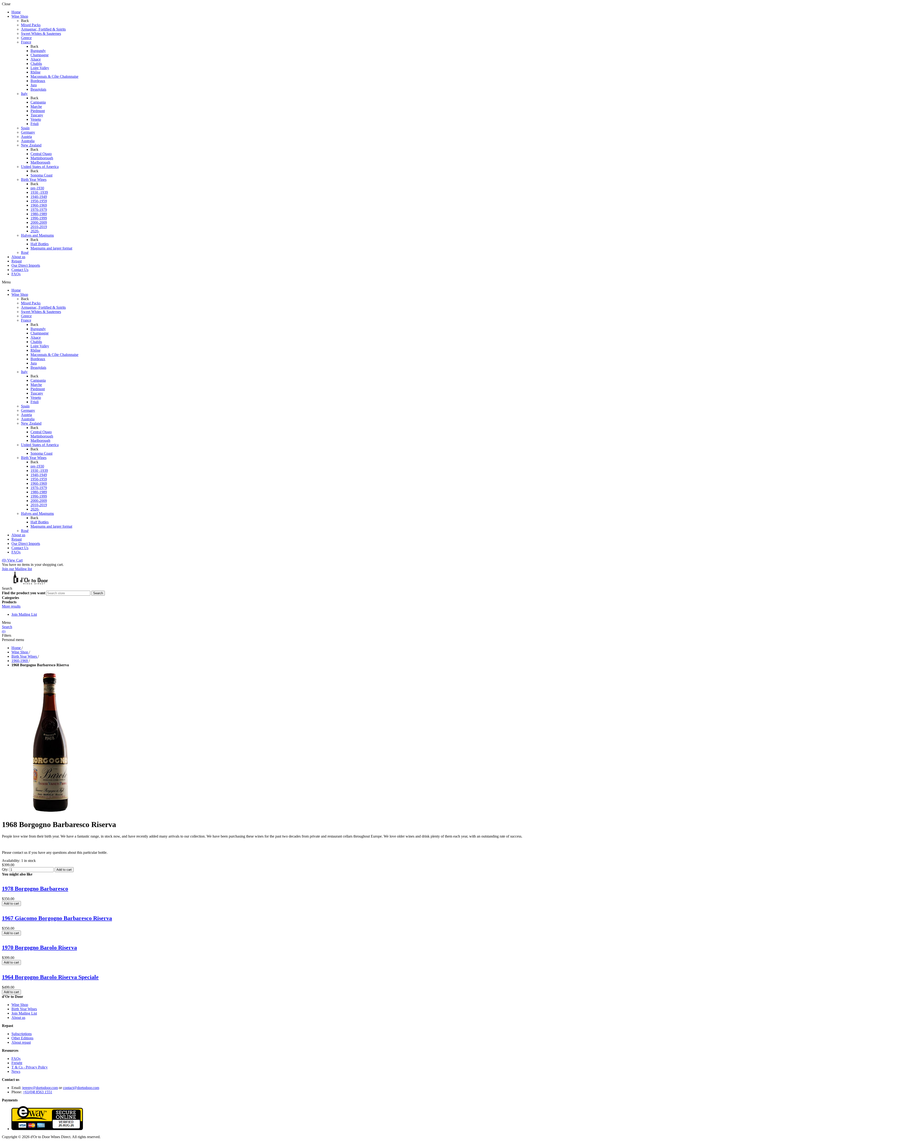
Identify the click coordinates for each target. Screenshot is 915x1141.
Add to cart (64, 869)
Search (7, 627)
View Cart (12, 560)
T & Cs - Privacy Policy (29, 1067)
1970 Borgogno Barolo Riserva (39, 947)
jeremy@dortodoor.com (40, 1088)
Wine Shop (19, 1005)
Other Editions (22, 1038)
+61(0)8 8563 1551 (37, 1092)
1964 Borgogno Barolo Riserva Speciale (50, 977)
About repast (21, 1042)
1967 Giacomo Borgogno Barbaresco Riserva (57, 918)
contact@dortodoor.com (81, 1088)
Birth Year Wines (24, 1009)
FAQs (15, 1059)
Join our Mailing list (17, 569)
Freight (16, 1063)
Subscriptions (21, 1034)
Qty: (5, 869)
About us (18, 1018)
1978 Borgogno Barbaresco (35, 889)
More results (11, 606)
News (15, 1071)
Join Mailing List (24, 614)
